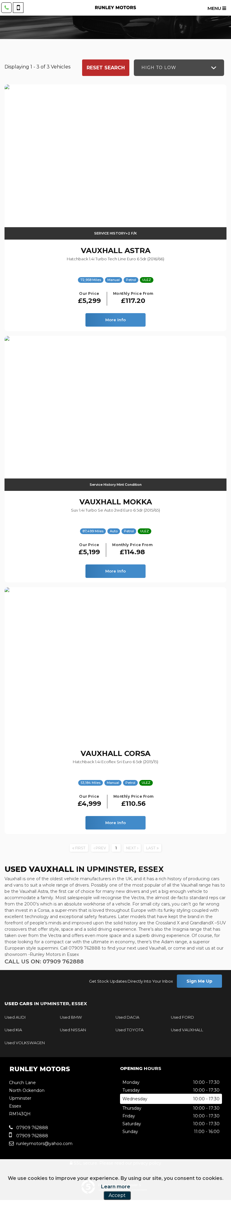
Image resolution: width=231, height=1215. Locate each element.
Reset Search (106, 68)
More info (115, 319)
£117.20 (133, 298)
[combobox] (179, 67)
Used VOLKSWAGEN (25, 1042)
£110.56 (133, 801)
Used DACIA (127, 1017)
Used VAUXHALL (187, 1029)
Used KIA (13, 1029)
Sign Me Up (199, 981)
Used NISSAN (73, 1029)
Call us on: (44, 961)
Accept (117, 1195)
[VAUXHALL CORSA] (115, 664)
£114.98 (132, 549)
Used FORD (182, 1017)
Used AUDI (15, 1017)
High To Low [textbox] (158, 67)
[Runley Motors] (115, 7)
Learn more (115, 1186)
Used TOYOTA (129, 1029)
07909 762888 (31, 1127)
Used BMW (71, 1017)
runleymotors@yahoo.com (43, 1143)
